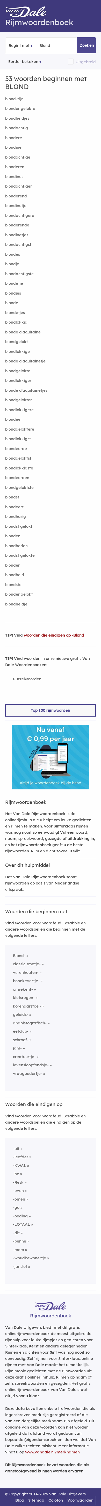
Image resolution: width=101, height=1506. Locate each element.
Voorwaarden (80, 1500)
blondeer (13, 419)
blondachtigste (19, 273)
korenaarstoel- (27, 1006)
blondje (12, 263)
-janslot (20, 1266)
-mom (18, 1249)
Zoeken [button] (87, 45)
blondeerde (16, 448)
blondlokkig (16, 322)
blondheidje (16, 604)
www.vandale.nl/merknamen (52, 1452)
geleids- (20, 1014)
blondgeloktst (18, 458)
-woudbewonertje (29, 1257)
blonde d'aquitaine (23, 332)
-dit (16, 1232)
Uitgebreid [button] (86, 61)
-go (16, 1207)
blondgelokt (16, 341)
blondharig (15, 516)
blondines (14, 176)
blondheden (16, 545)
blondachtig (16, 127)
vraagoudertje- (27, 1073)
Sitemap (36, 1500)
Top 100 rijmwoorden (50, 710)
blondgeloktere (19, 429)
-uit (16, 1148)
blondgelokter (18, 399)
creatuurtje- (24, 1056)
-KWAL (19, 1165)
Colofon (55, 1500)
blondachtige (17, 157)
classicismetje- (27, 963)
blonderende (17, 225)
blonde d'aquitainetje (25, 361)
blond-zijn (14, 98)
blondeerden (17, 477)
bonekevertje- (26, 980)
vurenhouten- (26, 972)
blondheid (14, 574)
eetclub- (20, 1031)
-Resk (18, 1182)
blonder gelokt (19, 594)
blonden (12, 535)
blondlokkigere (19, 409)
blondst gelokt (18, 526)
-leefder (20, 1156)
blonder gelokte (20, 108)
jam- (17, 1048)
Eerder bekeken (23, 61)
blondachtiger (18, 186)
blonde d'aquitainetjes (26, 390)
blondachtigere (19, 215)
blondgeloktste (19, 487)
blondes (12, 254)
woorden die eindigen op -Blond (54, 635)
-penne (19, 1241)
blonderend (16, 196)
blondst (12, 497)
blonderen (14, 166)
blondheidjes (17, 118)
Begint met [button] (19, 45)
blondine (13, 147)
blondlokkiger (18, 380)
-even (18, 1190)
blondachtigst (18, 244)
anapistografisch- (30, 1022)
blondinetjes (16, 234)
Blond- (19, 955)
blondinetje (15, 205)
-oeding (20, 1216)
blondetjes (15, 312)
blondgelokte (17, 370)
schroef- (20, 1039)
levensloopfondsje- (31, 1064)
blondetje (14, 283)
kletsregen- (24, 997)
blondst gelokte (20, 555)
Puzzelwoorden (27, 678)
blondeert (14, 506)
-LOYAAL (21, 1224)
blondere (13, 137)
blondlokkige (17, 351)
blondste (13, 584)
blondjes (13, 293)
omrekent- (23, 989)
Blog (19, 1500)
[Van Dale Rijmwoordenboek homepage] (28, 13)
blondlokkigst (18, 438)
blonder (12, 565)
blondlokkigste (19, 468)
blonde (11, 302)
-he (16, 1173)
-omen (19, 1199)
